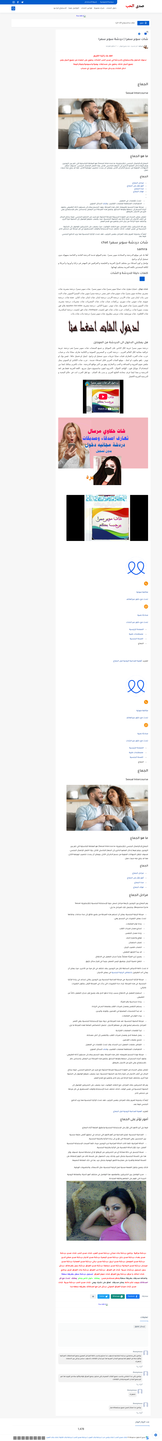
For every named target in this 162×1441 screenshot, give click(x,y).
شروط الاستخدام (91, 2)
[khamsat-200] (15, 1438)
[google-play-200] (23, 1438)
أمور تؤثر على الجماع (135, 186)
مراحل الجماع (138, 183)
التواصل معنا (73, 8)
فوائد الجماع (138, 192)
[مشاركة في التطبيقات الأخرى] (93, 1296)
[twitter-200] (35, 1438)
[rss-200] (31, 1438)
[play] (26, 2)
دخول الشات (111, 8)
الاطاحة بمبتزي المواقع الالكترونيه (121, 23)
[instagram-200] (19, 1438)
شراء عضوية (99, 8)
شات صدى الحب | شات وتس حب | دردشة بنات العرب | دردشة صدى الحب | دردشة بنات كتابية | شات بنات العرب (86, 1437)
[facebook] (17, 2)
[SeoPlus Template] (147, 1437)
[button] (133, 1296)
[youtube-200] (27, 1438)
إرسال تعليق (140, 1327)
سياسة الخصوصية (107, 2)
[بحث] (13, 8)
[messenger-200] (39, 1438)
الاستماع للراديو (60, 8)
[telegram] (22, 2)
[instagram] (13, 2)
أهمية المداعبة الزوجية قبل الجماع (127, 661)
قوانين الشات (86, 8)
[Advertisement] (107, 474)
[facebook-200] (43, 1438)
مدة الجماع (139, 189)
